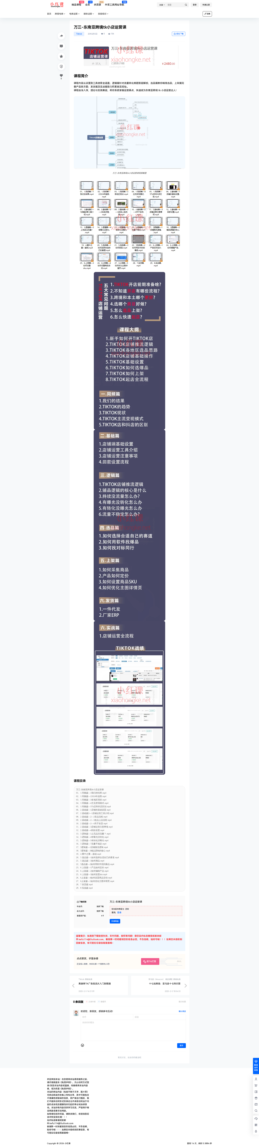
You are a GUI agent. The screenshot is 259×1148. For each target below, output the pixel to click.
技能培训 (102, 14)
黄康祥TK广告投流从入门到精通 (95, 983)
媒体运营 (88, 14)
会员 (87, 3)
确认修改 (182, 1011)
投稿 (208, 14)
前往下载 (180, 34)
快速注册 (206, 5)
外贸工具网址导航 (114, 3)
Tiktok (79, 34)
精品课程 (76, 3)
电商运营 (73, 14)
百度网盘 (115, 921)
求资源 (97, 3)
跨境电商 (59, 14)
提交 (181, 1046)
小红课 (67, 1143)
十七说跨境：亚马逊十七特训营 (164, 983)
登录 (194, 5)
